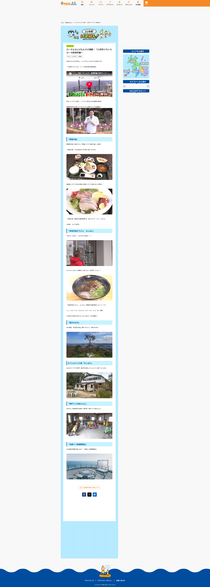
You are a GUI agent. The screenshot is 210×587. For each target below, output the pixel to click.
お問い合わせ (120, 580)
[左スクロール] (124, 86)
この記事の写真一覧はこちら (90, 487)
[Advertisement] (89, 539)
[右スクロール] (148, 86)
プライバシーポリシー (105, 580)
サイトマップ (89, 580)
